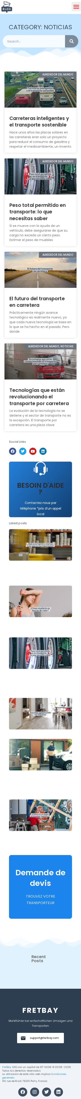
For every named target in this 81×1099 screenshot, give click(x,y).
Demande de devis (41, 878)
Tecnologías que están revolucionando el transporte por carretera (39, 397)
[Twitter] (22, 451)
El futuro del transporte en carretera (37, 301)
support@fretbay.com (44, 1038)
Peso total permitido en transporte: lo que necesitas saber (37, 212)
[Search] (71, 41)
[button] (76, 6)
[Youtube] (32, 451)
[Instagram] (34, 1092)
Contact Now (40, 500)
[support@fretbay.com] (23, 1038)
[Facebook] (12, 451)
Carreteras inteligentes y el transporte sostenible (39, 121)
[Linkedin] (43, 451)
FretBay (6, 1067)
